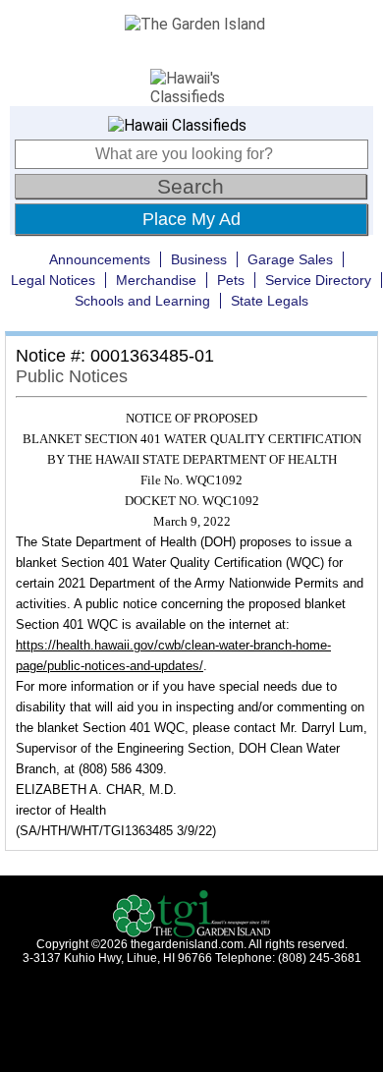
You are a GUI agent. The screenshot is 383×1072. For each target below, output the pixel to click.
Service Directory (318, 280)
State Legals (269, 301)
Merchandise (156, 280)
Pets (231, 280)
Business (199, 259)
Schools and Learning (142, 301)
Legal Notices (53, 280)
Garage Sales (290, 259)
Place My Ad (191, 219)
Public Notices (72, 376)
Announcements (99, 259)
